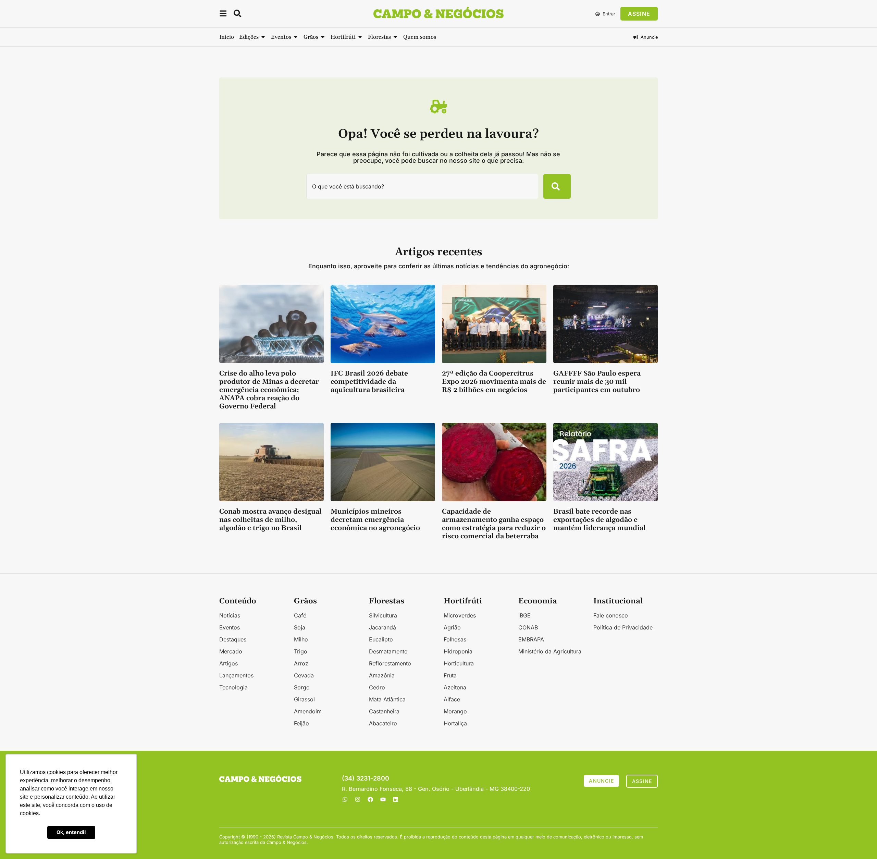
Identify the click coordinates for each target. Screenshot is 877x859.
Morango (455, 711)
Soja (299, 627)
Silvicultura (383, 615)
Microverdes (460, 615)
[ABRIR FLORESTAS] (395, 37)
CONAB (528, 627)
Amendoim (308, 711)
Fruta (450, 675)
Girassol (304, 699)
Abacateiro (383, 723)
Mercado (230, 651)
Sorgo (302, 687)
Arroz (301, 663)
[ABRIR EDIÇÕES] (263, 37)
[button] (223, 15)
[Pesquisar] (557, 186)
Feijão (301, 723)
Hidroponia (458, 651)
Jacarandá (382, 627)
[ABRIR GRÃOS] (322, 37)
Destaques (232, 639)
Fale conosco (610, 615)
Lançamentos (236, 675)
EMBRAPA (531, 639)
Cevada (304, 675)
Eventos (229, 627)
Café (300, 615)
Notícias (229, 615)
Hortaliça (455, 723)
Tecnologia (233, 687)
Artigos (228, 663)
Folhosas (455, 639)
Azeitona (455, 687)
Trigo (300, 651)
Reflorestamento (390, 663)
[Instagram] (357, 799)
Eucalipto (381, 639)
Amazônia (382, 675)
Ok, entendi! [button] (71, 832)
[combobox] (422, 186)
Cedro (377, 687)
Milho (301, 639)
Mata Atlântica (387, 699)
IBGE (524, 615)
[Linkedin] (395, 799)
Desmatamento (388, 651)
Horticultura (459, 663)
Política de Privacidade (623, 627)
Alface (452, 699)
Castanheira (384, 711)
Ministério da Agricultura (549, 651)
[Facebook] (370, 799)
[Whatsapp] (344, 799)
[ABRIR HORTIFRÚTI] (360, 37)
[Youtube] (383, 799)
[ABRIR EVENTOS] (295, 37)
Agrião (452, 627)
